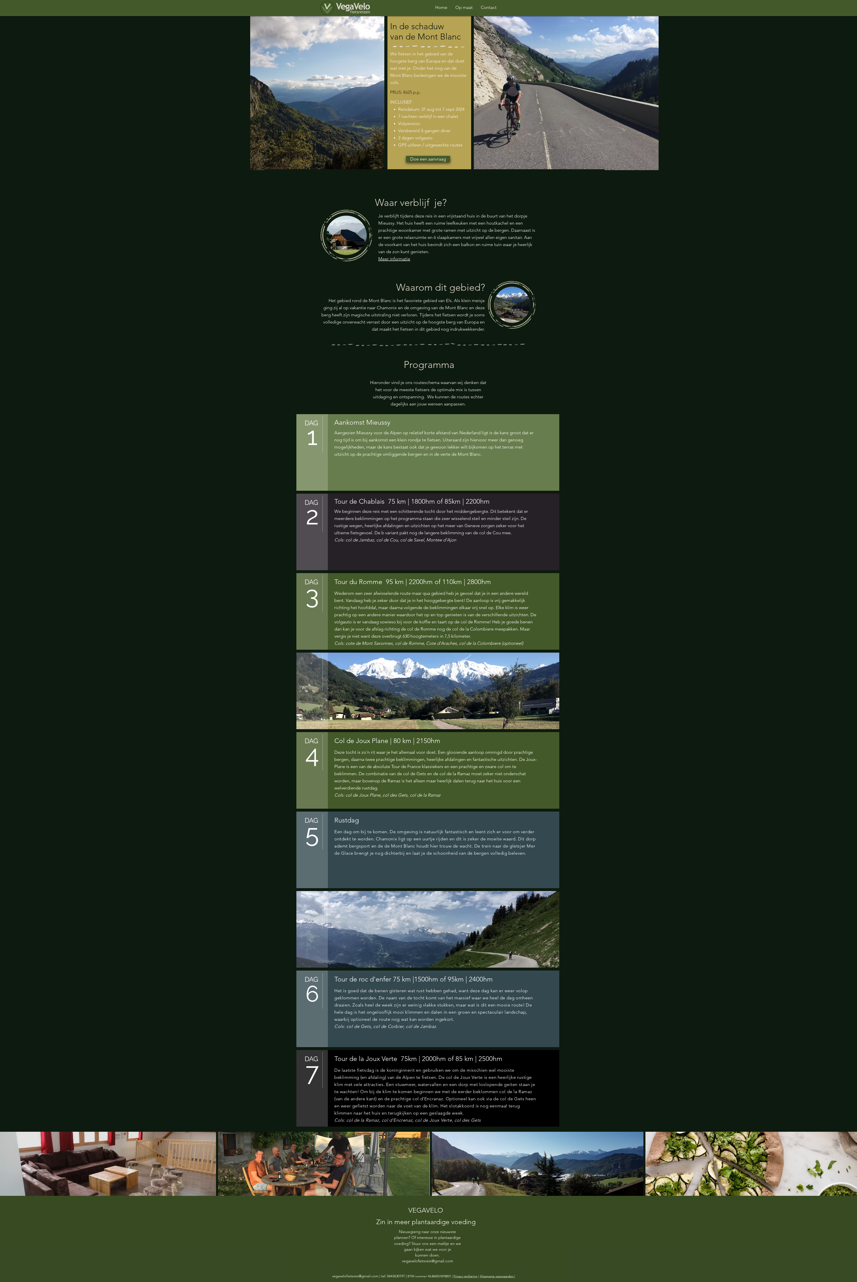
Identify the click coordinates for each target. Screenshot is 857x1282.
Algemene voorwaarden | (497, 1276)
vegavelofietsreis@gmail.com (355, 1276)
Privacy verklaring (465, 1276)
